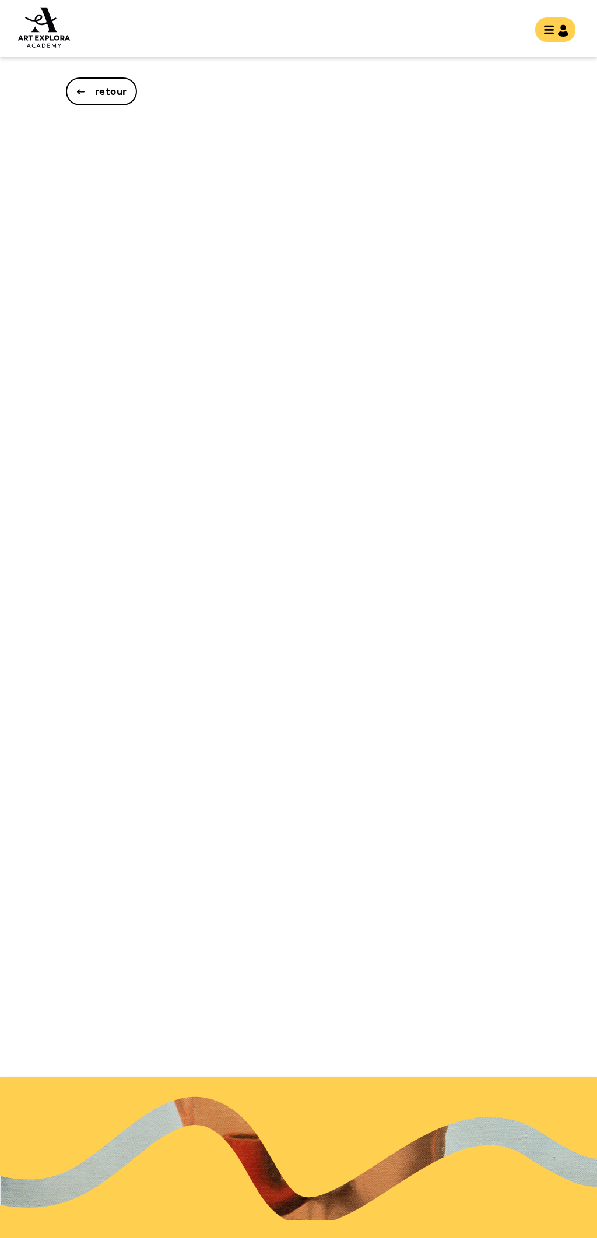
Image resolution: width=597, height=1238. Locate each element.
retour (111, 91)
